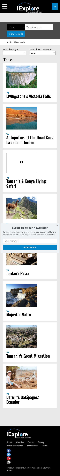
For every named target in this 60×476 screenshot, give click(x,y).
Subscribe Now (30, 247)
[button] (30, 228)
